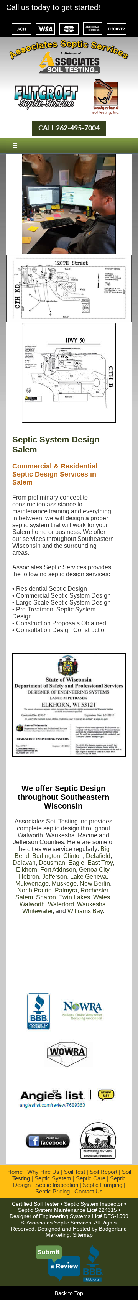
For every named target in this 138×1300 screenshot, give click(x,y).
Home (15, 1172)
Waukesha (91, 904)
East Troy (100, 863)
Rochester (94, 890)
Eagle (76, 863)
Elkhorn (26, 869)
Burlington (46, 856)
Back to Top (69, 1293)
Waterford (61, 904)
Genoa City (94, 869)
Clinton (73, 856)
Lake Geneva (88, 876)
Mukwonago (32, 883)
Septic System (52, 1178)
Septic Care (90, 1178)
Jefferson (54, 876)
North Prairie (34, 890)
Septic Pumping (102, 1185)
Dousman (52, 863)
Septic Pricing (52, 1191)
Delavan (24, 863)
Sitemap (83, 1235)
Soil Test (74, 1172)
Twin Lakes (74, 897)
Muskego (64, 883)
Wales (101, 897)
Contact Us (88, 1191)
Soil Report (103, 1172)
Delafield (98, 856)
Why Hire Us (43, 1172)
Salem (24, 897)
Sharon (46, 897)
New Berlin (95, 883)
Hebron (29, 876)
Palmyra (66, 890)
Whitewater (37, 911)
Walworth (32, 904)
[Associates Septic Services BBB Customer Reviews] (69, 1278)
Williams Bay (85, 911)
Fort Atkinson (58, 869)
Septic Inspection (56, 1185)
